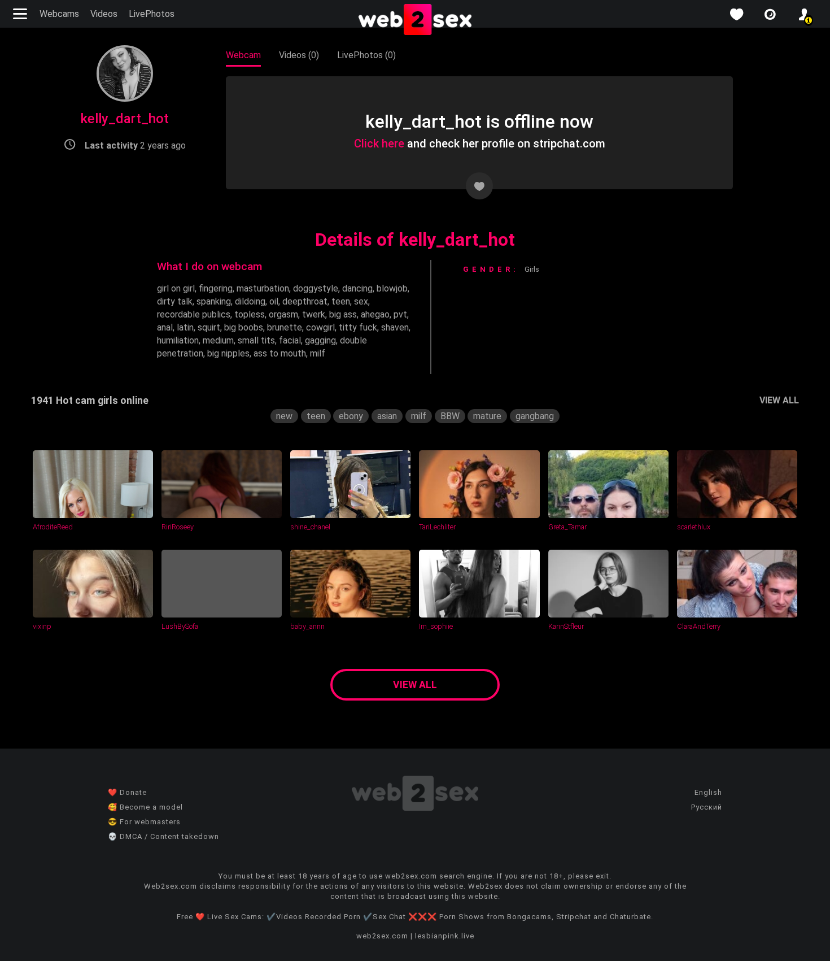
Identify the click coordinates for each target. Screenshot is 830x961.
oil (273, 301)
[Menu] (21, 14)
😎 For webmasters (144, 821)
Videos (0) (299, 55)
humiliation (178, 340)
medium (218, 340)
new (284, 416)
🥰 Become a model (145, 807)
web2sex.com (382, 936)
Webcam (243, 55)
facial (290, 340)
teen (340, 301)
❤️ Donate (127, 792)
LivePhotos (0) (366, 55)
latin (185, 327)
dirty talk (175, 301)
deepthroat (304, 301)
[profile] (804, 14)
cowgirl (320, 327)
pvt (400, 314)
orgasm (283, 314)
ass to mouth (280, 353)
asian (387, 416)
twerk (313, 314)
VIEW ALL (779, 400)
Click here (379, 143)
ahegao (375, 314)
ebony (351, 416)
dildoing (250, 301)
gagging (320, 340)
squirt (209, 327)
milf (317, 353)
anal (165, 327)
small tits (256, 340)
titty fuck (358, 327)
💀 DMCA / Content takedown (163, 836)
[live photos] (770, 14)
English (708, 792)
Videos (103, 13)
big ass (343, 314)
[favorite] (736, 14)
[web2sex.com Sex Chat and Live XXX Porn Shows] (415, 20)
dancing (357, 288)
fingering (216, 288)
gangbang (535, 416)
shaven (395, 327)
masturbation (263, 288)
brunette (284, 327)
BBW (450, 416)
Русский (706, 807)
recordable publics (193, 314)
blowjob (392, 288)
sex (361, 301)
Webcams (59, 13)
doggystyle (315, 288)
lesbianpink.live (444, 936)
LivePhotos (151, 13)
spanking (213, 301)
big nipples (228, 353)
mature (487, 416)
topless (249, 314)
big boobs (243, 327)
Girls (532, 269)
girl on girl (176, 288)
